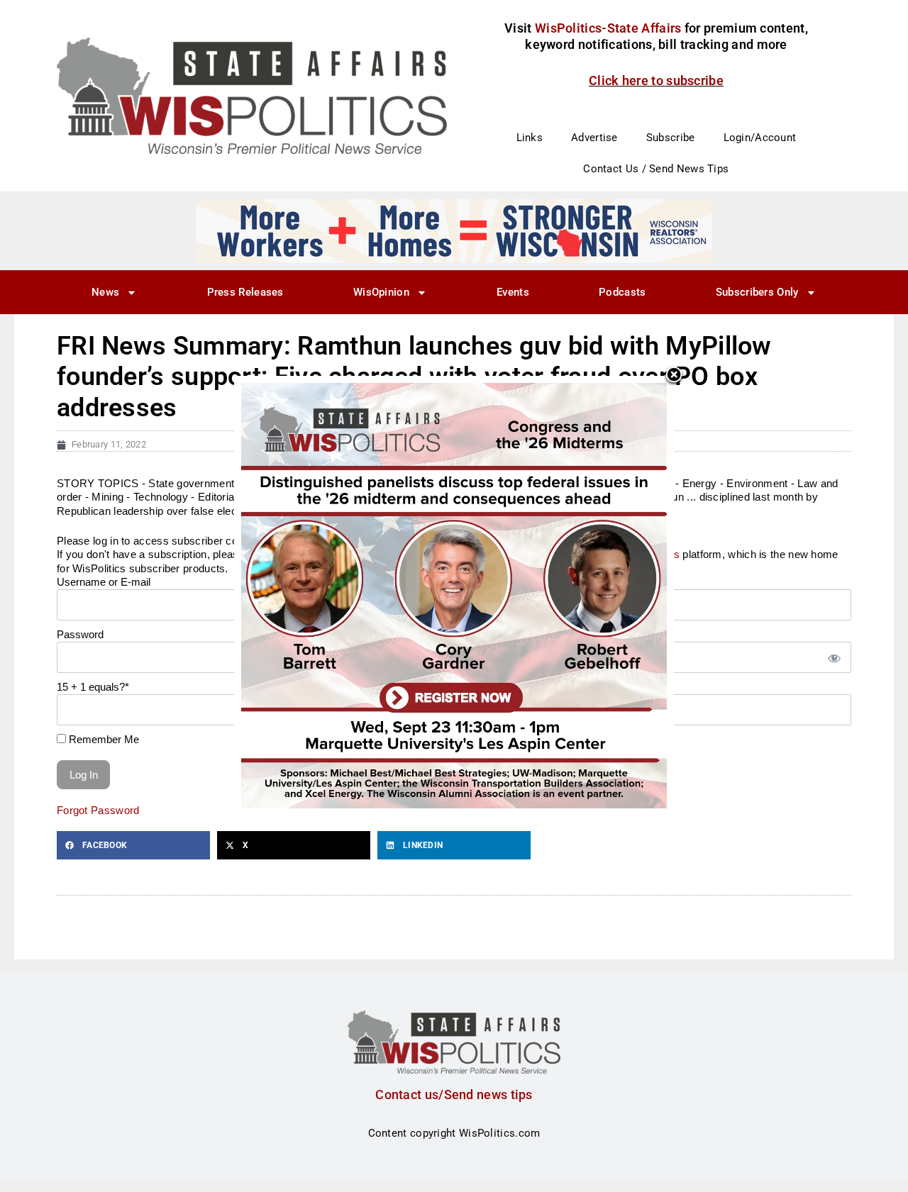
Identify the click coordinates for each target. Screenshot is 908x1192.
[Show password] (833, 658)
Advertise (594, 137)
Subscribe (670, 137)
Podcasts (622, 292)
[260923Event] (454, 595)
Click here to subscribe (656, 80)
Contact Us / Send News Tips (656, 168)
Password (80, 634)
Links (529, 137)
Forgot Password (98, 810)
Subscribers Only (757, 292)
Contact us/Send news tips (454, 1094)
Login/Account (760, 137)
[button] (133, 845)
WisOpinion (381, 292)
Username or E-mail (103, 582)
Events (513, 292)
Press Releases (245, 292)
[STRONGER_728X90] (454, 230)
